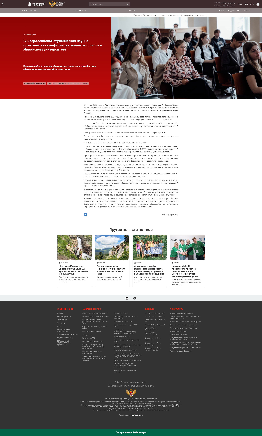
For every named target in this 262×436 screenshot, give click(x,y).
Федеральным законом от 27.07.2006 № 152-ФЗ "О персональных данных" (151, 407)
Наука (183, 11)
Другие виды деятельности (67, 334)
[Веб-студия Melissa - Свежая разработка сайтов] (136, 415)
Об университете (27, 11)
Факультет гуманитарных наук (181, 313)
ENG (240, 4)
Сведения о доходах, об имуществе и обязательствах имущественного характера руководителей (131, 410)
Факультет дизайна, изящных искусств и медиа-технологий (185, 317)
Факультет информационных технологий (185, 348)
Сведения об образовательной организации (64, 343)
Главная (60, 313)
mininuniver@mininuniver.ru (141, 386)
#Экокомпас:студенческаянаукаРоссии (70, 83)
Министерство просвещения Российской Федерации (131, 398)
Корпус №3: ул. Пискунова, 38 (155, 321)
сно (49, 83)
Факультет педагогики (178, 331)
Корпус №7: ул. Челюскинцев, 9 (151, 334)
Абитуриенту (79, 11)
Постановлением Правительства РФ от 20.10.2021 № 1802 (131, 408)
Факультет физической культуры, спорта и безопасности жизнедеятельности (186, 344)
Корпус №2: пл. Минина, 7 (155, 316)
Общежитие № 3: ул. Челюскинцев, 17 (153, 349)
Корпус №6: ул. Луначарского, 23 (151, 329)
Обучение (131, 11)
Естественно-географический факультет (185, 322)
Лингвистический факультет (180, 351)
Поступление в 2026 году (130, 432)
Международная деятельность (235, 11)
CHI (252, 4)
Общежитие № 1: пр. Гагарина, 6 (153, 339)
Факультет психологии (178, 334)
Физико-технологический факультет (184, 328)
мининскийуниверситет (34, 83)
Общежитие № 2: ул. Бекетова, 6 (153, 344)
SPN (246, 4)
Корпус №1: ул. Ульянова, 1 (155, 313)
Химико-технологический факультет (184, 325)
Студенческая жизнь (65, 338)
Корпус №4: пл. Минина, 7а (155, 325)
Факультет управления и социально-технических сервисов (184, 338)
